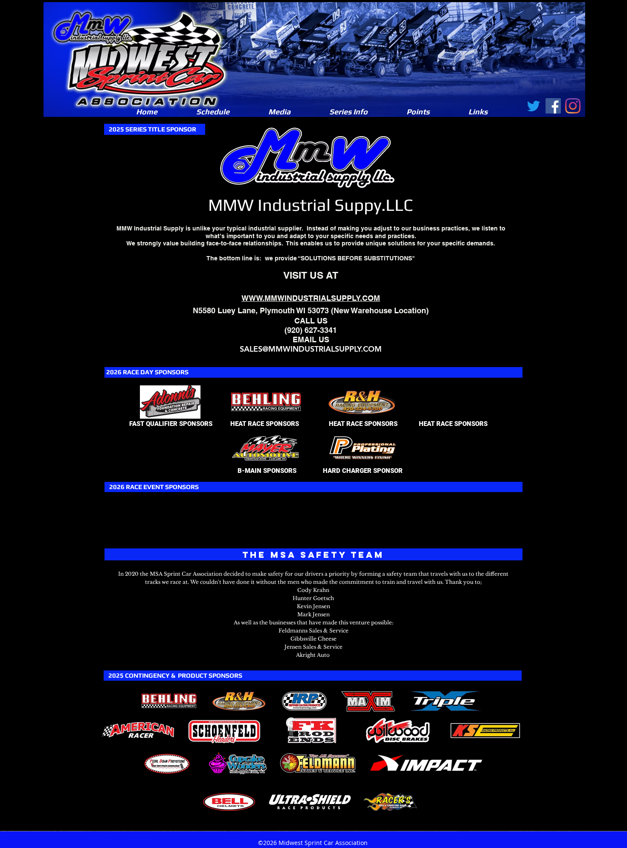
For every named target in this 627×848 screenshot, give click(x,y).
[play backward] (150, 701)
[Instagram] (573, 106)
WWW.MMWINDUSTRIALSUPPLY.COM (310, 298)
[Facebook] (553, 106)
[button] (279, 111)
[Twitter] (533, 106)
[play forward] (474, 701)
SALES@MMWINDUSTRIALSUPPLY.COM (311, 349)
